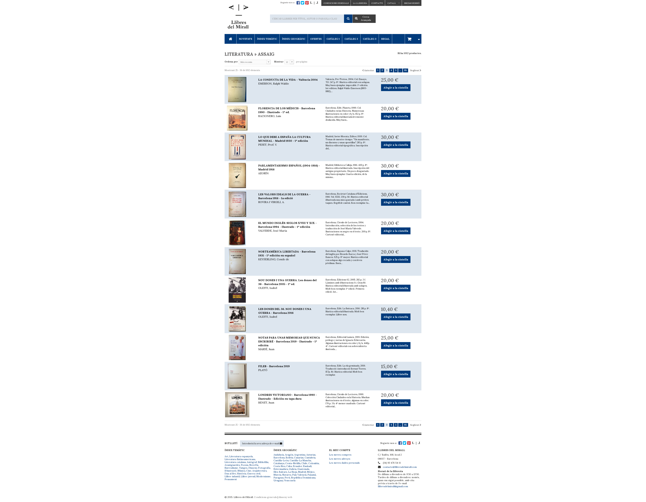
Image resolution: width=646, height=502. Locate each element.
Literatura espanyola (241, 456)
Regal (385, 38)
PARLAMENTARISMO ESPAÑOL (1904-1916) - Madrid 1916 (289, 169)
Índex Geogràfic (293, 38)
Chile (304, 463)
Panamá (312, 474)
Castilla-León (281, 460)
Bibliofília (263, 462)
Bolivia (289, 457)
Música (241, 470)
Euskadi (307, 466)
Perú (287, 477)
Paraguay (279, 477)
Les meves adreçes (339, 458)
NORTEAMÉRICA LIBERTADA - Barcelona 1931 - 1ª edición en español (286, 255)
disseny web (285, 497)
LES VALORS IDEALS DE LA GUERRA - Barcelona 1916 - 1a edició (284, 198)
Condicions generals (265, 497)
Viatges (243, 467)
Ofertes (316, 38)
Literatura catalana (235, 462)
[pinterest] (307, 3)
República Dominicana (303, 477)
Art (226, 456)
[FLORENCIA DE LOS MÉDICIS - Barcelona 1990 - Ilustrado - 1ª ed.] (239, 118)
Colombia (313, 463)
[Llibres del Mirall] (238, 17)
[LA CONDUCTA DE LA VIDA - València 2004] (239, 89)
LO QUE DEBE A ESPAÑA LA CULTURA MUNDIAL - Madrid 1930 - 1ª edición (284, 140)
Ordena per (231, 61)
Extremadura (281, 469)
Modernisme (263, 476)
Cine (248, 470)
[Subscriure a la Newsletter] (281, 443)
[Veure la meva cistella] (413, 39)
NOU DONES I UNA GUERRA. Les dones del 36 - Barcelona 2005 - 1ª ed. (287, 284)
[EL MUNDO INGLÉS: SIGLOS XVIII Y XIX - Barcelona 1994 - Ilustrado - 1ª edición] (239, 232)
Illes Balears (280, 471)
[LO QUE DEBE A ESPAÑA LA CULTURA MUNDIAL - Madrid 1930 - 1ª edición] (239, 146)
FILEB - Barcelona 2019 (274, 368)
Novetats (245, 38)
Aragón (289, 454)
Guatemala (303, 469)
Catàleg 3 (369, 38)
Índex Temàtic (267, 38)
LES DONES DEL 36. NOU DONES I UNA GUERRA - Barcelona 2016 (284, 312)
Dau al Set (230, 473)
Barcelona (279, 457)
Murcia (277, 474)
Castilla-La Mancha (300, 460)
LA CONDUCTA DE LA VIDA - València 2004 (288, 81)
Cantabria (310, 457)
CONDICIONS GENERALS (336, 3)
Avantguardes (232, 464)
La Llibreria (360, 3)
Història (241, 473)
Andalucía (279, 454)
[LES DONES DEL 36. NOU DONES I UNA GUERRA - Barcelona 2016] (239, 318)
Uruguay (278, 480)
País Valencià (299, 474)
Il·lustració (231, 470)
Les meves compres (340, 454)
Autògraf (252, 462)
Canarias (299, 457)
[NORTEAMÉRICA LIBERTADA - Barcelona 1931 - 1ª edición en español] (239, 261)
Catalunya (279, 463)
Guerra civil (253, 473)
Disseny (252, 467)
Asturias (311, 454)
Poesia (244, 464)
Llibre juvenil (248, 476)
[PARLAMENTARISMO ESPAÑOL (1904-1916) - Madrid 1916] (239, 175)
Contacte (377, 3)
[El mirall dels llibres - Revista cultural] (314, 3)
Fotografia (264, 467)
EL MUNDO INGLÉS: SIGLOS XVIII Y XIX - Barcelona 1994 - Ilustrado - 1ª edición (287, 226)
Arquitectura (259, 470)
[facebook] (298, 3)
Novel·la (253, 464)
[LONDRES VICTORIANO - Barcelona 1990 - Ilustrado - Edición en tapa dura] (239, 404)
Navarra (286, 474)
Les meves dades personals (344, 462)
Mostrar (278, 61)
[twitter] (302, 3)
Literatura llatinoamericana (240, 459)
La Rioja (292, 471)
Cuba (289, 466)
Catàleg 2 (351, 38)
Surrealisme (231, 467)
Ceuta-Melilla (292, 463)
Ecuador (297, 466)
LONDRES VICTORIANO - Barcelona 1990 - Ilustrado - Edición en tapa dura (287, 398)
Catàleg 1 (333, 38)
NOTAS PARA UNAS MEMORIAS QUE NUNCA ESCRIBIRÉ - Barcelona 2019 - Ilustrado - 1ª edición (289, 343)
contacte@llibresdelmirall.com (400, 466)
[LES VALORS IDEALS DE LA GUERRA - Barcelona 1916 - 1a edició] (239, 204)
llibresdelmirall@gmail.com (393, 486)
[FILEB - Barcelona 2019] (239, 376)
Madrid (302, 471)
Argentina (299, 454)
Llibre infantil (232, 476)
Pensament (231, 479)
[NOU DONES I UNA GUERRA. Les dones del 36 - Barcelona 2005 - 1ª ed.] (239, 290)
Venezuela (289, 480)
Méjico (311, 471)
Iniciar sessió (412, 3)
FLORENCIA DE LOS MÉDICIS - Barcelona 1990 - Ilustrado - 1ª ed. (286, 112)
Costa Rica (279, 466)
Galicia (292, 469)
